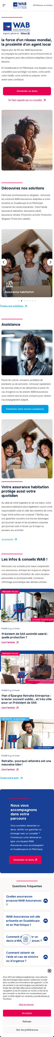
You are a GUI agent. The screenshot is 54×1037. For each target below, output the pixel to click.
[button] (49, 970)
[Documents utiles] (25, 939)
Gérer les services (26, 1004)
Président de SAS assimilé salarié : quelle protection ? (25, 635)
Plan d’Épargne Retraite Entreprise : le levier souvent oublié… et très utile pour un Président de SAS (27, 699)
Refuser (27, 1021)
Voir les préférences (27, 1029)
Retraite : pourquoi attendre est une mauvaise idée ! (26, 762)
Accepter (27, 1013)
